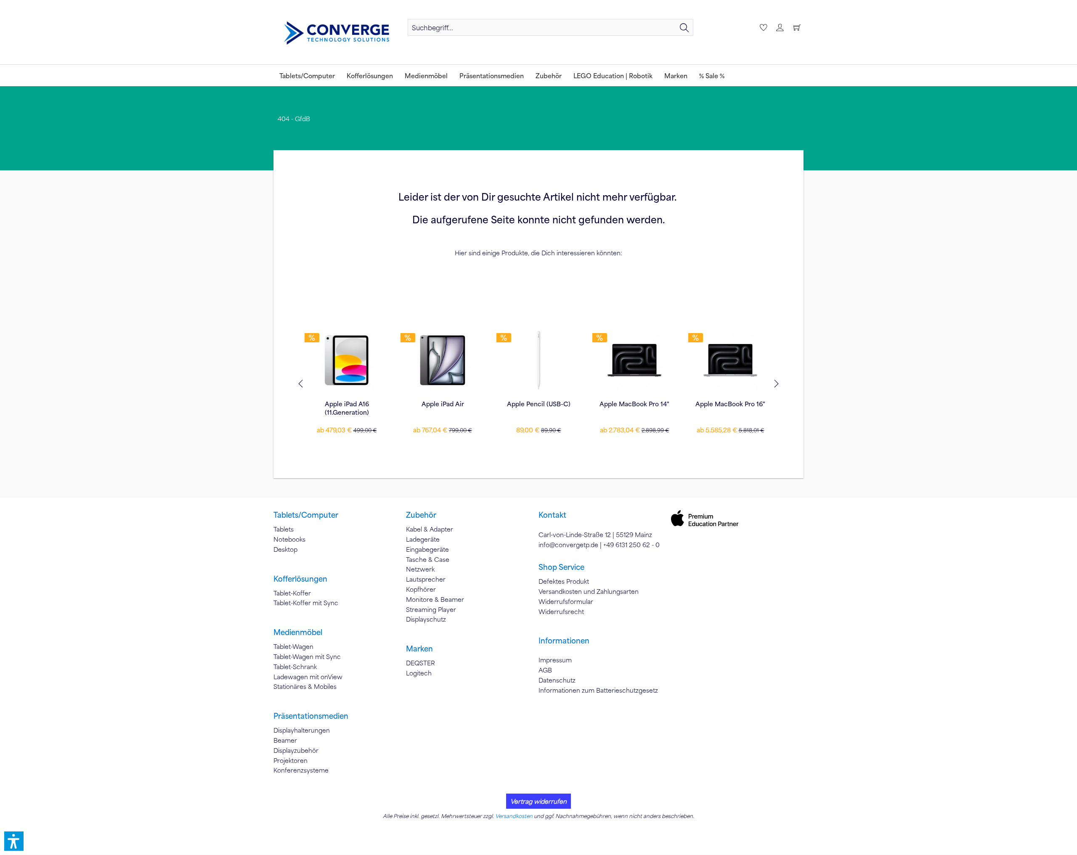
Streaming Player (431, 609)
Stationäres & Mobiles (305, 686)
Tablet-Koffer (292, 593)
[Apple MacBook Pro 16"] (730, 360)
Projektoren (290, 760)
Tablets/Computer (305, 514)
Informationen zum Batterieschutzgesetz (598, 690)
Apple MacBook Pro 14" (634, 404)
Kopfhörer (421, 589)
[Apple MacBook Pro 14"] (634, 360)
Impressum (555, 660)
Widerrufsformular (565, 601)
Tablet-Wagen (293, 646)
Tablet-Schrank (295, 666)
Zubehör (421, 514)
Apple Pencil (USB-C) (538, 404)
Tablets (283, 529)
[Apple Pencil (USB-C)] (538, 360)
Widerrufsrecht (561, 611)
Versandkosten (514, 816)
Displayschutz (426, 619)
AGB (545, 670)
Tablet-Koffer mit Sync (305, 602)
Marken (419, 648)
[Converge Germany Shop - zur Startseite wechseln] (336, 33)
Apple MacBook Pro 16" (730, 404)
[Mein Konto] (779, 27)
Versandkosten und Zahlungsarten (588, 591)
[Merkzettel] (762, 27)
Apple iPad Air (443, 404)
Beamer (285, 740)
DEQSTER (420, 663)
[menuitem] (550, 27)
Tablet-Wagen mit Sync (307, 656)
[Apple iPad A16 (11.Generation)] (346, 360)
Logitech (419, 673)
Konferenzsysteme (301, 770)
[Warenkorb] (797, 27)
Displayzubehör (295, 750)
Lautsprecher (426, 579)
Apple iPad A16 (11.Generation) (347, 408)
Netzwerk (420, 569)
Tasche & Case (427, 559)
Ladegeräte (423, 539)
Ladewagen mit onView (307, 676)
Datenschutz (557, 680)
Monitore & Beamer (435, 599)
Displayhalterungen (301, 730)
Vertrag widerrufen (538, 801)
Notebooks (289, 539)
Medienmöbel (297, 632)
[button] (14, 841)
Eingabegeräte (427, 549)
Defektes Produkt (563, 581)
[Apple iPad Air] (442, 360)
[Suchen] (684, 27)
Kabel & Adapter (429, 529)
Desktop (285, 549)
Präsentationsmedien (310, 715)
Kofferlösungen (300, 578)
